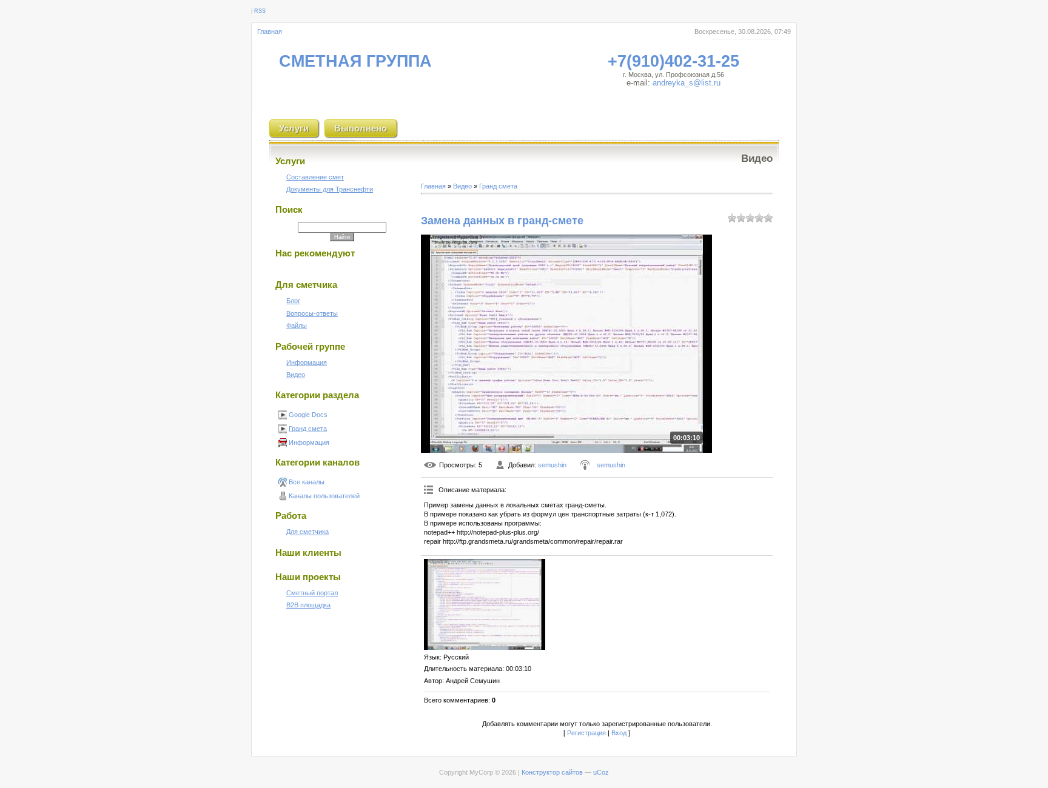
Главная (269, 31)
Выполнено (360, 128)
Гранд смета (308, 428)
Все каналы (306, 482)
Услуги (294, 128)
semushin (552, 465)
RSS (260, 11)
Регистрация (586, 732)
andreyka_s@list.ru (686, 82)
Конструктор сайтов (552, 772)
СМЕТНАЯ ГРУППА (355, 61)
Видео (462, 186)
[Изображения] (484, 604)
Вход (618, 732)
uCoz (601, 772)
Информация (309, 442)
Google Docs (308, 414)
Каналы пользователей (324, 495)
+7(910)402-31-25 (673, 61)
